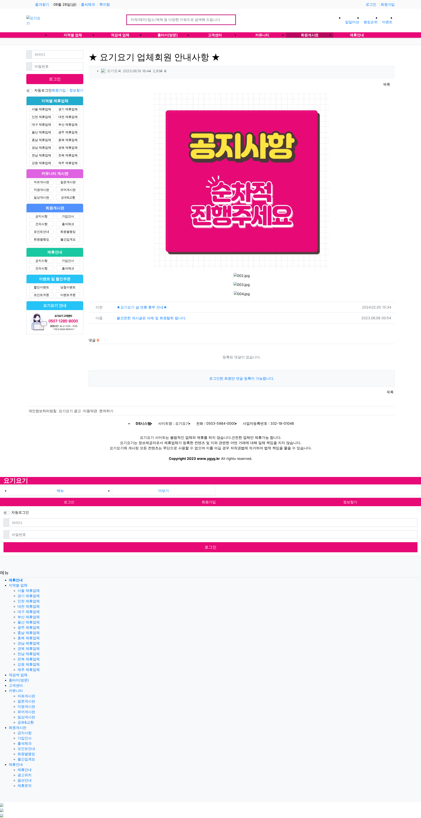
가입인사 (68, 216)
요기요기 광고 (70, 411)
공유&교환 (68, 197)
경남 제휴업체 (41, 147)
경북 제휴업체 (68, 147)
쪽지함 (104, 4)
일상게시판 (41, 197)
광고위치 (25, 775)
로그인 (371, 4)
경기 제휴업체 (68, 109)
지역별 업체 (18, 585)
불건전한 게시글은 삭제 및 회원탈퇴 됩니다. (151, 318)
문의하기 (106, 411)
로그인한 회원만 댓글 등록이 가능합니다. (241, 378)
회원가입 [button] (209, 502)
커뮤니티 (16, 690)
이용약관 (90, 411)
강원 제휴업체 (41, 163)
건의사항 (41, 224)
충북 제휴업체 (68, 140)
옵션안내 (25, 780)
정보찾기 (76, 90)
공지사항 (41, 216)
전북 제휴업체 (68, 155)
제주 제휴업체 (68, 163)
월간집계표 (68, 239)
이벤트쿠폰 (68, 295)
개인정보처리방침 (43, 411)
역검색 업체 (18, 675)
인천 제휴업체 (41, 117)
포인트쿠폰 (41, 295)
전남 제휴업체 (41, 155)
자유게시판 (41, 182)
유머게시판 (68, 189)
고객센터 (16, 685)
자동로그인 (43, 90)
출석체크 (88, 4)
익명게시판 (41, 189)
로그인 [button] (69, 502)
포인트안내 (41, 231)
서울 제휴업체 (41, 109)
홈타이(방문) (19, 680)
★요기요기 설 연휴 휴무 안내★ (142, 307)
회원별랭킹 (68, 231)
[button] (163, 490)
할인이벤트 (41, 287)
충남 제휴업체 (41, 140)
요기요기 (16, 480)
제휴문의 (25, 785)
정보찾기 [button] (350, 502)
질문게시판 (68, 182)
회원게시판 (17, 727)
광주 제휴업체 (68, 132)
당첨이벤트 (68, 287)
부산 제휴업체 (68, 124)
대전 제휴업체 (68, 117)
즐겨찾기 (42, 4)
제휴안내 (16, 764)
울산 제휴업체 (41, 132)
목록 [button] (386, 84)
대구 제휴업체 (41, 124)
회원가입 (388, 4)
